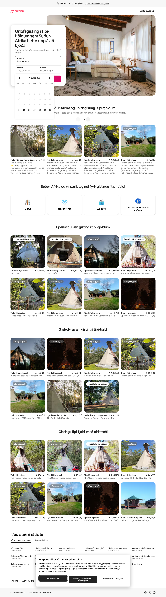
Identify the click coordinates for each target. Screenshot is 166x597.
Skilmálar (47, 592)
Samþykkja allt (53, 578)
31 (19, 115)
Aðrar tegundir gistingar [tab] (20, 540)
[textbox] (26, 70)
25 (24, 110)
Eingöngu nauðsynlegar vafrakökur (83, 579)
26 (29, 110)
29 (45, 110)
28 (40, 110)
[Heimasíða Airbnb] (17, 11)
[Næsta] (88, 119)
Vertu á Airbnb (147, 11)
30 (50, 110)
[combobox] (38, 61)
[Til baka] (78, 119)
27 (34, 110)
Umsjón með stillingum (113, 578)
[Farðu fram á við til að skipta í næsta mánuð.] (49, 78)
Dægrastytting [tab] (41, 540)
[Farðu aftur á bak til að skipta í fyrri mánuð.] (19, 78)
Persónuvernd (35, 592)
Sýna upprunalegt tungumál (97, 3)
